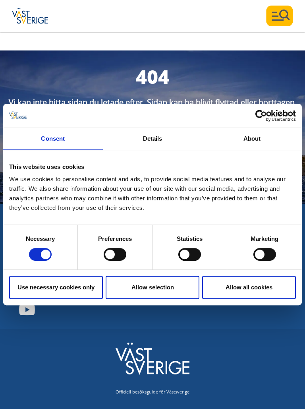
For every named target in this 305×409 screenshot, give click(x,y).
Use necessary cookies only (56, 287)
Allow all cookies (249, 287)
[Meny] (279, 16)
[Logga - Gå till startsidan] (40, 16)
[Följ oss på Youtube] (27, 310)
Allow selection (152, 287)
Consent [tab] (53, 138)
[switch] (115, 254)
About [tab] (252, 138)
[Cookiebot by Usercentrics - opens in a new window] (261, 116)
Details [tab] (152, 138)
